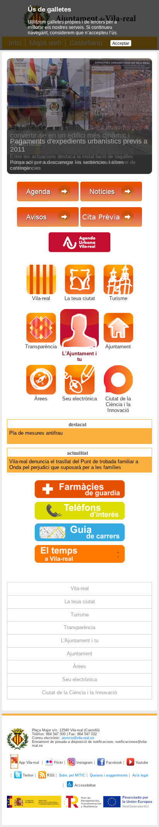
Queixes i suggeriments (109, 775)
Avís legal (140, 775)
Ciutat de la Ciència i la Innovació (118, 404)
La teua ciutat (79, 298)
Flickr (58, 763)
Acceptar (120, 43)
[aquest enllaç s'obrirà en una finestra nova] (111, 229)
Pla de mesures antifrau (36, 433)
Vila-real (41, 298)
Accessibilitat (85, 785)
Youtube (141, 763)
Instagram (84, 763)
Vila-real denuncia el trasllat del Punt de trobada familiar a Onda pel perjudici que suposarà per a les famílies (73, 464)
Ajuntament (118, 346)
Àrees (40, 399)
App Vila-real (29, 763)
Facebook (114, 763)
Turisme (118, 298)
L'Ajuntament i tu (79, 356)
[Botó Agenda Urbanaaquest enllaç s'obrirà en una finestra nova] (79, 255)
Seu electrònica (79, 399)
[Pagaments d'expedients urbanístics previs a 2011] (79, 129)
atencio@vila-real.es (78, 738)
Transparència (41, 346)
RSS (51, 775)
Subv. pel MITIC (72, 775)
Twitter (28, 775)
